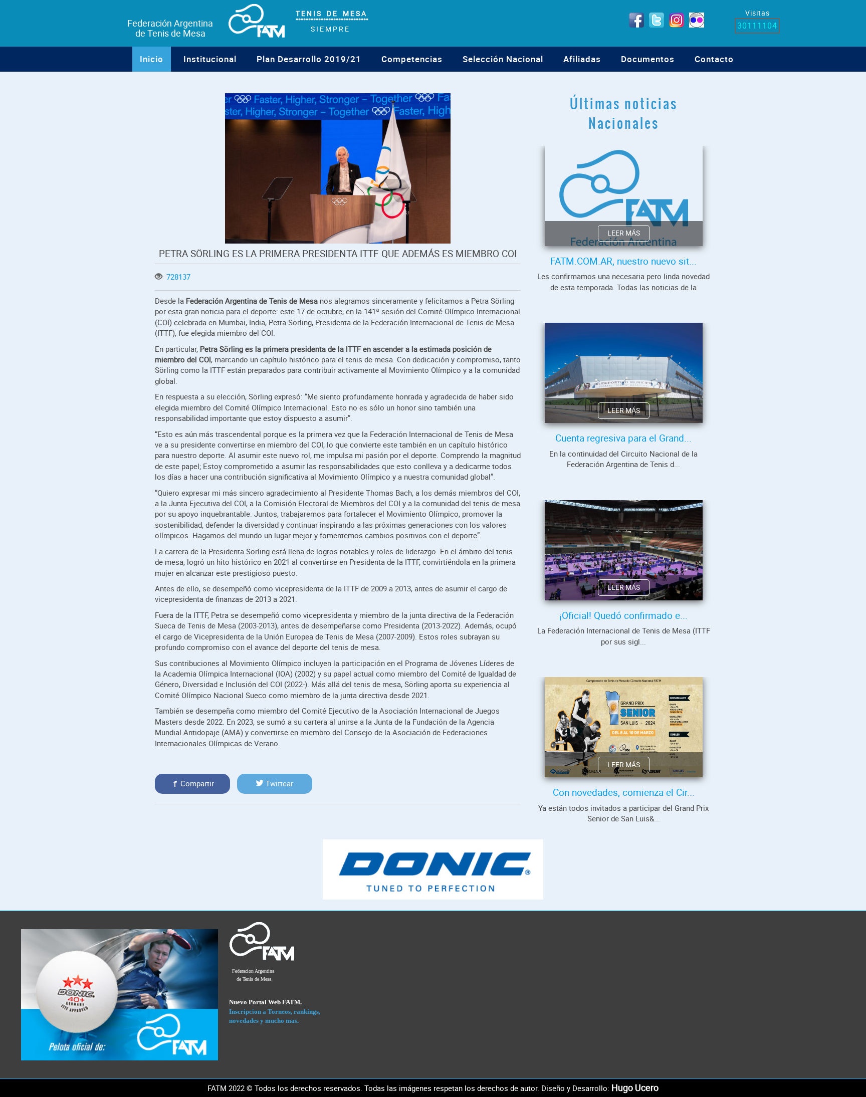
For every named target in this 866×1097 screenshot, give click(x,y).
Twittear (278, 783)
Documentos (648, 59)
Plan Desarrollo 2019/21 (309, 59)
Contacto (714, 59)
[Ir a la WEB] (120, 994)
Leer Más (623, 233)
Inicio (151, 59)
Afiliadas (582, 59)
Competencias (412, 59)
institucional (210, 59)
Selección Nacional (503, 59)
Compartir (196, 783)
